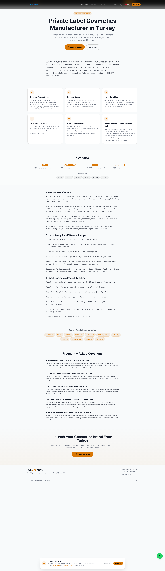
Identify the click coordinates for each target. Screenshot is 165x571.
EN (133, 480)
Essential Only (106, 563)
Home (81, 4)
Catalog (100, 4)
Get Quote (136, 4)
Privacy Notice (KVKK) (69, 565)
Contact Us (93, 47)
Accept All (118, 563)
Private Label (107, 4)
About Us (87, 4)
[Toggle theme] (120, 4)
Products (93, 4)
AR (137, 480)
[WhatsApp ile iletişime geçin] (160, 556)
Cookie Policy (56, 565)
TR (130, 480)
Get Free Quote (76, 47)
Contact (115, 4)
